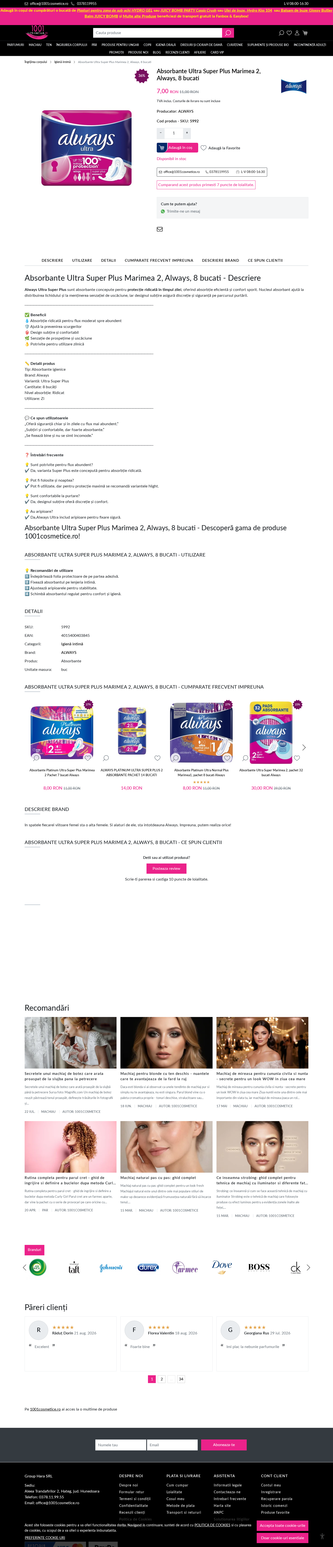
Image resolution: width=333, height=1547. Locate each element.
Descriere (52, 260)
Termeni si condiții (135, 1499)
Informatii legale (228, 1485)
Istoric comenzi (274, 1506)
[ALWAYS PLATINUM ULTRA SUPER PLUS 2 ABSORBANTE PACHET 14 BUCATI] (132, 732)
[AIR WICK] (37, 1277)
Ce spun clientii (265, 260)
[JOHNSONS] (111, 1277)
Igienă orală (166, 45)
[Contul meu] (297, 33)
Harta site (222, 1506)
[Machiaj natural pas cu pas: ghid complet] (166, 1147)
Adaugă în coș (180, 148)
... (171, 1379)
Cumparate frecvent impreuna (159, 260)
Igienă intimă (62, 62)
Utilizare (82, 260)
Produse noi (138, 52)
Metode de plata (180, 1506)
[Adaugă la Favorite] (88, 758)
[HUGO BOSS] (259, 1277)
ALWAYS (186, 111)
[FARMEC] (185, 1277)
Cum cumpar (177, 1485)
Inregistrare (271, 1492)
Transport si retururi (183, 1512)
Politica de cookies (212, 1525)
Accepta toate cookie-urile (282, 1526)
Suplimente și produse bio (268, 45)
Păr (94, 45)
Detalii (108, 260)
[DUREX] (148, 1277)
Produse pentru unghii (120, 45)
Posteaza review (166, 869)
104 (248, 10)
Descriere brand (220, 260)
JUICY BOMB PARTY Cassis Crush (188, 10)
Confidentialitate (133, 1506)
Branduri (34, 1250)
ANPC (219, 1512)
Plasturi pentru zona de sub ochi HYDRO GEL (115, 10)
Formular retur (131, 1492)
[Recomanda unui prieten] (160, 229)
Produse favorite (275, 1512)
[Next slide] (304, 747)
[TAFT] (74, 1277)
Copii (147, 45)
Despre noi (128, 1485)
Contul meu (271, 1485)
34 (181, 1379)
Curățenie (235, 45)
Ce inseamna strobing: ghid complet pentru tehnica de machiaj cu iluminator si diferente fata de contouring (261, 1181)
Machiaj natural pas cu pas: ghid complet (158, 1178)
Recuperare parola (277, 1499)
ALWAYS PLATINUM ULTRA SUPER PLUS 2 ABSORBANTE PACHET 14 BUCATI (132, 773)
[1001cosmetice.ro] (51, 32)
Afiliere (200, 52)
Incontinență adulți (310, 45)
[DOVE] (222, 1277)
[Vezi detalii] (36, 758)
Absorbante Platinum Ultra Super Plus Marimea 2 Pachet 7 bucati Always (62, 773)
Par (45, 1210)
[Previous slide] (25, 1267)
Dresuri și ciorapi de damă (201, 45)
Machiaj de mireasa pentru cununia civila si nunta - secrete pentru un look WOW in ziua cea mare (262, 1076)
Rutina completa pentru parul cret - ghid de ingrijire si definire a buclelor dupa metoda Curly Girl (70, 1181)
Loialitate (174, 1492)
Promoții (116, 52)
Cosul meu (175, 1499)
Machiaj (35, 45)
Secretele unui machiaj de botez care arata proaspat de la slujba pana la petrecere (64, 1076)
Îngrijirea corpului (71, 45)
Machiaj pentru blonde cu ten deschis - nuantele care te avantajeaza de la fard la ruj (164, 1076)
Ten (49, 45)
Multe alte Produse (139, 16)
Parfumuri (15, 45)
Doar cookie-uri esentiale (282, 1538)
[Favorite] (289, 33)
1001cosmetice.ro (45, 1409)
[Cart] (304, 33)
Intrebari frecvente (230, 1499)
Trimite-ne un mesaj (183, 211)
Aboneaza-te (224, 1445)
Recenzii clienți (177, 52)
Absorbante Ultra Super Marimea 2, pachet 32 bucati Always (271, 773)
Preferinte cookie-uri (45, 1538)
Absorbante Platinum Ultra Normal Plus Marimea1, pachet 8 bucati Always (201, 773)
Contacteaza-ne (227, 1492)
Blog (157, 52)
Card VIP (217, 52)
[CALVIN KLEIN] (296, 1277)
